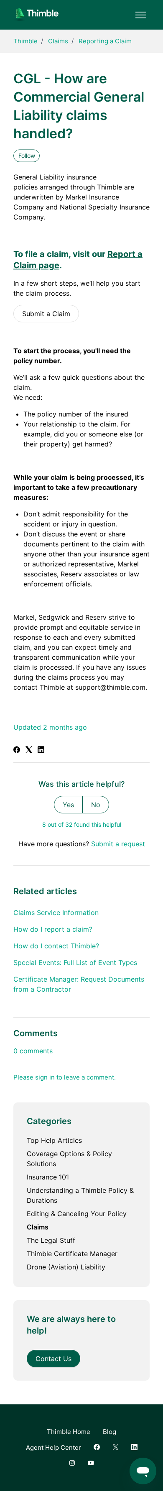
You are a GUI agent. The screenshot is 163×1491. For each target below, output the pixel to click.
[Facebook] (16, 750)
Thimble (25, 41)
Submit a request (118, 844)
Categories (49, 1121)
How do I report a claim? (52, 929)
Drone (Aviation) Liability (66, 1267)
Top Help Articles (54, 1140)
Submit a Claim (46, 313)
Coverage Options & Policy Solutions (69, 1158)
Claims (58, 41)
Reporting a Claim (105, 41)
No (95, 804)
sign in (45, 1077)
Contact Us (53, 1358)
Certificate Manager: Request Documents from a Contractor (78, 984)
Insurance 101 (48, 1177)
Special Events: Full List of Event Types (75, 962)
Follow (26, 155)
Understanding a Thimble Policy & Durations (80, 1195)
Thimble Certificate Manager (72, 1253)
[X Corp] (28, 750)
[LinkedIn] (41, 750)
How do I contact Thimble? (56, 946)
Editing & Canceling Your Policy (77, 1213)
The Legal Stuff (51, 1240)
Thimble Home (68, 1432)
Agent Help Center (53, 1447)
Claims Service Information (56, 912)
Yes (68, 804)
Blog (109, 1432)
